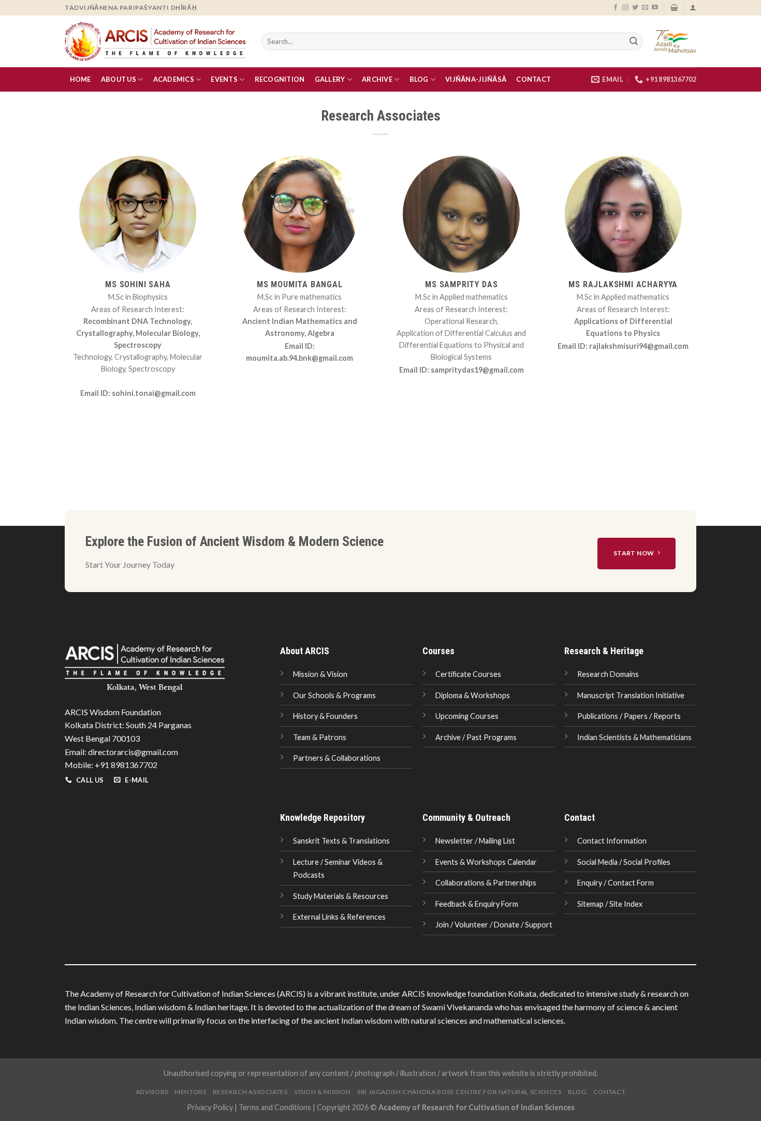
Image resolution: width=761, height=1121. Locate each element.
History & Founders (325, 716)
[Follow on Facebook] (615, 7)
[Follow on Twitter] (635, 7)
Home (80, 79)
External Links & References (339, 916)
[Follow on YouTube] (655, 7)
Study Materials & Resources (340, 896)
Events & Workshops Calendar (486, 862)
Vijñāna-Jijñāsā (475, 79)
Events (224, 79)
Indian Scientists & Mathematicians (634, 737)
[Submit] (633, 41)
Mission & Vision (320, 674)
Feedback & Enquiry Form (476, 903)
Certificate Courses (468, 674)
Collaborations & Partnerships (485, 882)
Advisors (152, 1092)
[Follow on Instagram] (625, 7)
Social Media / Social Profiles (623, 862)
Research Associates (250, 1092)
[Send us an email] (645, 7)
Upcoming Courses (467, 716)
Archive (377, 79)
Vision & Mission (322, 1092)
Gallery (330, 79)
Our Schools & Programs (334, 695)
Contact (533, 79)
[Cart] (674, 7)
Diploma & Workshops (472, 695)
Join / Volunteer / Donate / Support (493, 924)
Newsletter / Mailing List (475, 840)
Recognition (280, 79)
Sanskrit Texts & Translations (341, 840)
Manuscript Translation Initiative (630, 695)
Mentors (190, 1092)
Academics (173, 79)
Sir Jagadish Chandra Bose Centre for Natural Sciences (459, 1092)
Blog (419, 79)
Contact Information (612, 840)
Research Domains (608, 674)
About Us (118, 79)
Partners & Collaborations (336, 758)
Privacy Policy (210, 1107)
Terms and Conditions (275, 1107)
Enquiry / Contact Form (615, 882)
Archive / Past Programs (476, 737)
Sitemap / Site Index (609, 903)
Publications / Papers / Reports (629, 716)
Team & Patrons (319, 737)
